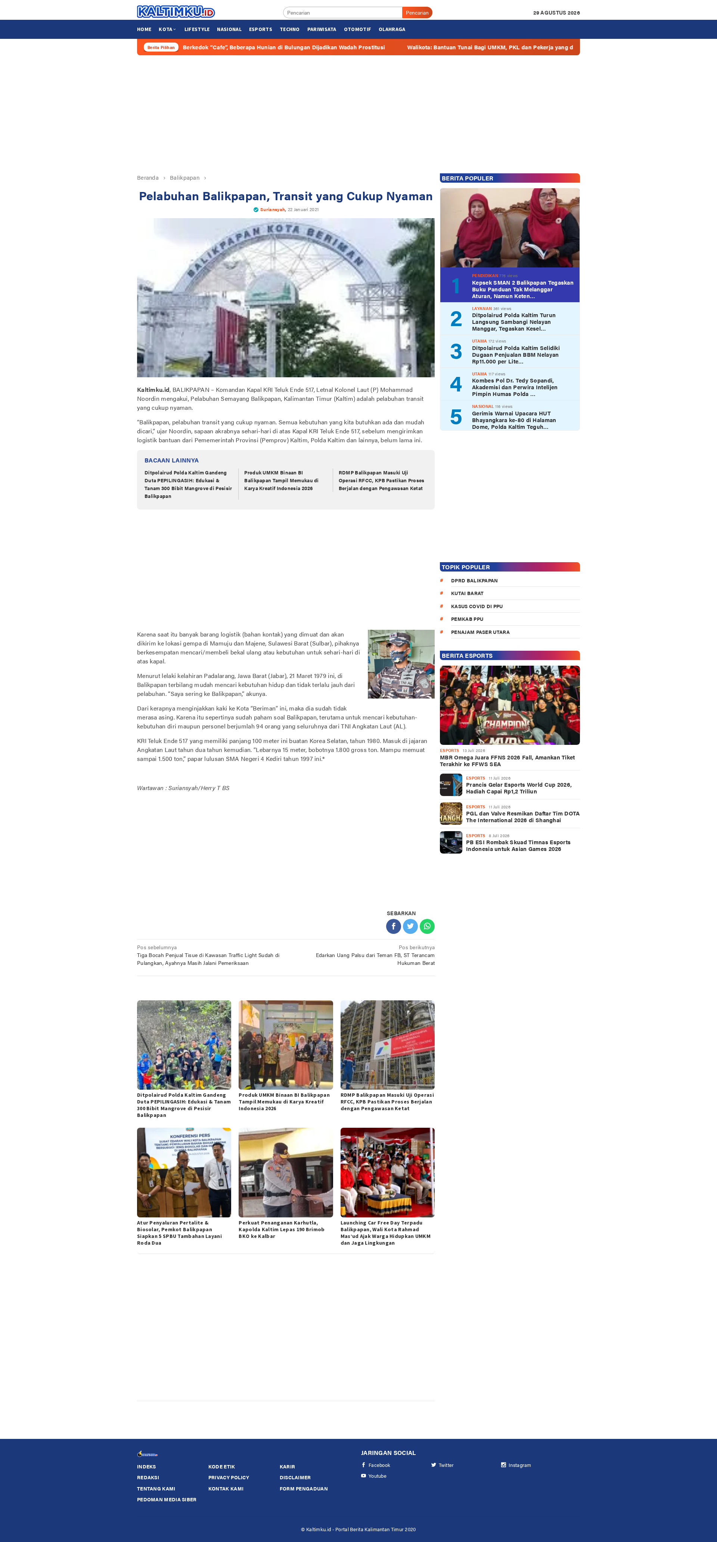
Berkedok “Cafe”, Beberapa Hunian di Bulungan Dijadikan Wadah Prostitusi (219, 47)
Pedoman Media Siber (167, 1499)
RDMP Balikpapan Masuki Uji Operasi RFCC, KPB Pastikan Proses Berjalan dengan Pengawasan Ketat (382, 480)
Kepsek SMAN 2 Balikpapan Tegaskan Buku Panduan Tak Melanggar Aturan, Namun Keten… (523, 289)
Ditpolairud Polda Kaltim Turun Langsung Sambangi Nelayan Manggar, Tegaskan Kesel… (514, 322)
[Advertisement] (358, 114)
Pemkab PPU (467, 618)
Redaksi (148, 1477)
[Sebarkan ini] (393, 926)
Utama (479, 341)
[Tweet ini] (410, 926)
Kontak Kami (225, 1488)
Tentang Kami (156, 1488)
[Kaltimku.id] (176, 11)
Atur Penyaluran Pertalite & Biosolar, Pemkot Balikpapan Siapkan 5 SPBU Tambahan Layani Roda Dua (179, 1232)
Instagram (520, 1464)
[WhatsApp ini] (427, 926)
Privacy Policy (228, 1477)
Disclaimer (295, 1477)
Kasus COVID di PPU (477, 606)
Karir (287, 1466)
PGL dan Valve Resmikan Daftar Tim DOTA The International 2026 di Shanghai (523, 816)
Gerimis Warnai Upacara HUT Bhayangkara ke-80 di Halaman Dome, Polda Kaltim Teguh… (514, 420)
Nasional (483, 406)
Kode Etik (221, 1466)
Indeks (146, 1466)
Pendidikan (485, 275)
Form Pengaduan (304, 1488)
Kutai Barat (467, 593)
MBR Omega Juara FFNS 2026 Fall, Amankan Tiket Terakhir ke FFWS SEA (507, 760)
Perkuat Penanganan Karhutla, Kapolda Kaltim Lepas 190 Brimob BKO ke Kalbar (282, 1229)
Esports (449, 750)
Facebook (379, 1464)
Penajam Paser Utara (480, 631)
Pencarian (417, 12)
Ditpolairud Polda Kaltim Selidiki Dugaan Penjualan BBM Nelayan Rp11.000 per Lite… (516, 354)
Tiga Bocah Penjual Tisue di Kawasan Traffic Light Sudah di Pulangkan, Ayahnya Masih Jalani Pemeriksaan (208, 954)
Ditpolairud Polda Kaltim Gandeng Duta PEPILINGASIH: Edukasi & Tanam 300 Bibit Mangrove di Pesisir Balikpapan (188, 484)
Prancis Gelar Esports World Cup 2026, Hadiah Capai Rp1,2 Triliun (519, 788)
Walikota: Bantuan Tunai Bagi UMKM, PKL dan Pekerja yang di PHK (433, 47)
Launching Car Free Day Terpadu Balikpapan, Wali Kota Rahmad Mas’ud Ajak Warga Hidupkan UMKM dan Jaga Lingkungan (386, 1232)
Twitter (446, 1464)
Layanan (482, 308)
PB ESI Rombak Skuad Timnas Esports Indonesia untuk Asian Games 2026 (518, 845)
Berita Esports (467, 655)
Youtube (378, 1475)
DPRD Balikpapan (474, 580)
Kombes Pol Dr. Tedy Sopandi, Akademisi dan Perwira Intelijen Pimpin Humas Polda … (515, 387)
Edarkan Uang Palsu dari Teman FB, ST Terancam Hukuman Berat (375, 954)
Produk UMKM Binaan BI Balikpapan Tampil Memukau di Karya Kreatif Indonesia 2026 (281, 480)
